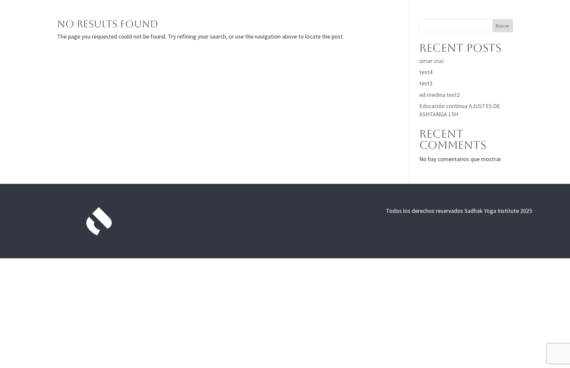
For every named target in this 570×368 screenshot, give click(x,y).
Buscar (502, 26)
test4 (425, 72)
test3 (425, 83)
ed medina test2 (439, 95)
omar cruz (431, 61)
